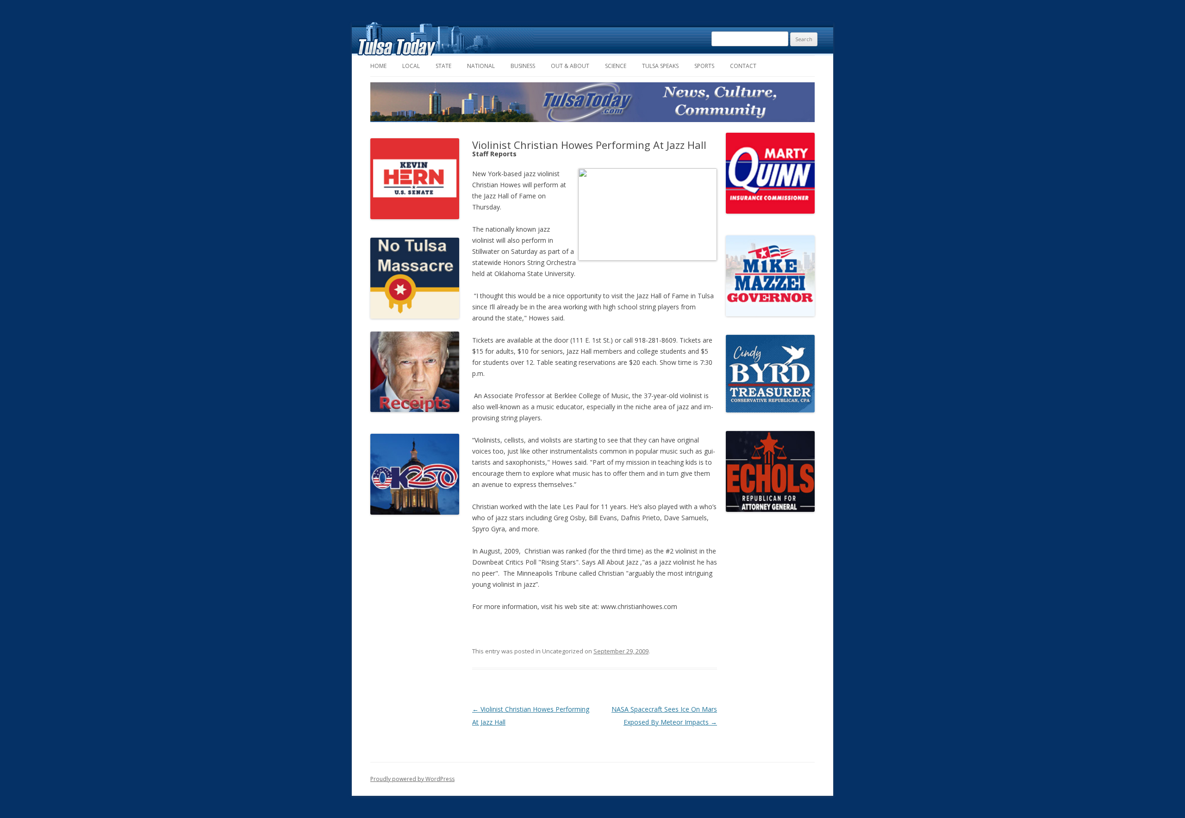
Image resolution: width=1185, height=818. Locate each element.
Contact (743, 66)
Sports (704, 66)
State (443, 66)
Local (411, 66)
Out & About (570, 66)
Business (523, 66)
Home (378, 66)
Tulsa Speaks (660, 66)
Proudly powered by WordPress (412, 779)
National (481, 66)
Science (615, 66)
